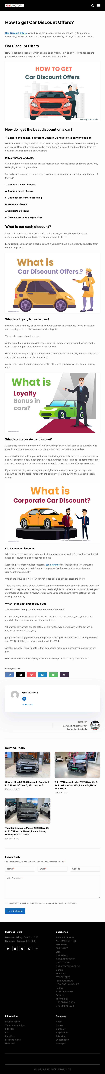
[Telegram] (36, 948)
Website (76, 868)
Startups (60, 1043)
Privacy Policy (12, 1021)
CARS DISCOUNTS (65, 959)
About (59, 1021)
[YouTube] (29, 948)
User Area (10, 1043)
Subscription (62, 1039)
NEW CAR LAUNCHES (67, 984)
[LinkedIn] (42, 674)
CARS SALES (62, 962)
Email (43, 868)
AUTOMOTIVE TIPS (66, 941)
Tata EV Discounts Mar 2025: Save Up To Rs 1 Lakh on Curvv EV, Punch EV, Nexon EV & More (76, 785)
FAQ (7, 1032)
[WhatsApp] (53, 674)
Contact (60, 1025)
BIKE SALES (62, 948)
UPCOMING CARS (65, 1006)
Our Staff (60, 1029)
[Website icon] (24, 699)
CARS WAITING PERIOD (68, 966)
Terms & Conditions (15, 1025)
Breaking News (13, 1039)
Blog (58, 951)
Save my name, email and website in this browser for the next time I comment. (42, 903)
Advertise (61, 1036)
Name (10, 868)
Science (60, 995)
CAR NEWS (62, 955)
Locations (10, 1036)
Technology (62, 998)
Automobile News (65, 937)
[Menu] (98, 5)
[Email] (64, 674)
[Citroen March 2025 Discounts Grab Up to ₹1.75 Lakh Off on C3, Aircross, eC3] (27, 765)
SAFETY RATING (64, 991)
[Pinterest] (31, 674)
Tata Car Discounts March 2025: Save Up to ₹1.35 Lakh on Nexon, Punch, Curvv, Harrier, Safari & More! (27, 831)
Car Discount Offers (16, 33)
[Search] (92, 5)
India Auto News (64, 980)
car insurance (52, 564)
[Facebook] (9, 674)
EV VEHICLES (63, 977)
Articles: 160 (27, 705)
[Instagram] (22, 948)
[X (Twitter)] (20, 674)
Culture (59, 969)
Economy (61, 973)
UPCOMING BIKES (65, 1002)
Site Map (9, 1029)
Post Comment (15, 911)
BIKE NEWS (62, 944)
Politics (59, 988)
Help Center (62, 1032)
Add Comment (15, 878)
